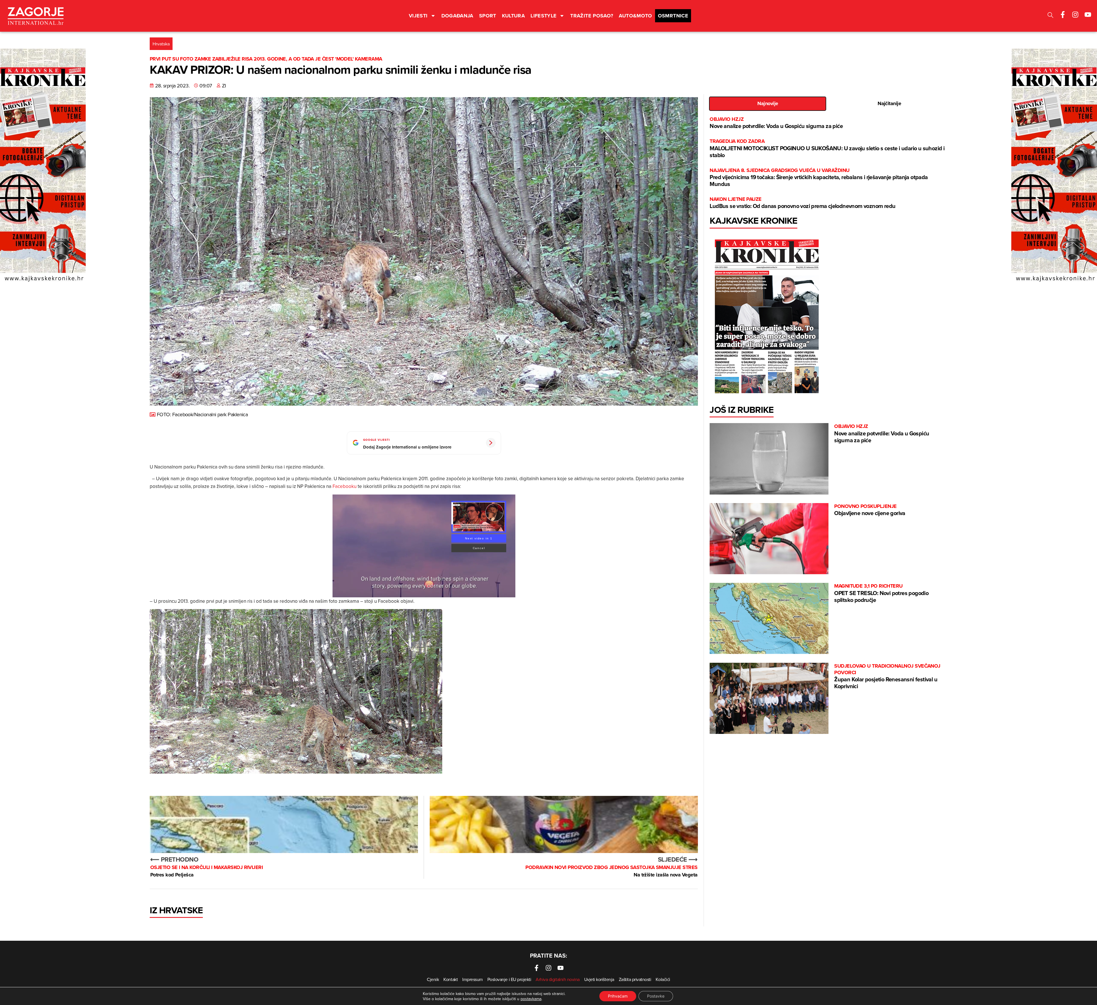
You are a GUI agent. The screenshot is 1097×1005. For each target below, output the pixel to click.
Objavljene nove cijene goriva (869, 510)
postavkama (531, 998)
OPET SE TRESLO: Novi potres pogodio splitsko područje (881, 593)
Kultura (513, 15)
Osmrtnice (673, 15)
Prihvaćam (618, 996)
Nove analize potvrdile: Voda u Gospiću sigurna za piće (776, 123)
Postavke (655, 996)
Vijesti (418, 15)
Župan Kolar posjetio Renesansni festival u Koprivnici (887, 676)
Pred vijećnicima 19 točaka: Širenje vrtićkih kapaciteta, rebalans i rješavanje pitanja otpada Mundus (819, 177)
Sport (487, 15)
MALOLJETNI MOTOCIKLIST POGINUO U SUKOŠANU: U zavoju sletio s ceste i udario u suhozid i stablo (827, 148)
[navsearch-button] (1050, 16)
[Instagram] (1075, 14)
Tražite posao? (591, 15)
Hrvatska (161, 44)
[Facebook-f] (1062, 14)
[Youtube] (1087, 14)
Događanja (457, 15)
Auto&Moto (635, 15)
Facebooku (345, 486)
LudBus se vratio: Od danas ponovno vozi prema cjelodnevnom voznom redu (802, 203)
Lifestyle (543, 15)
